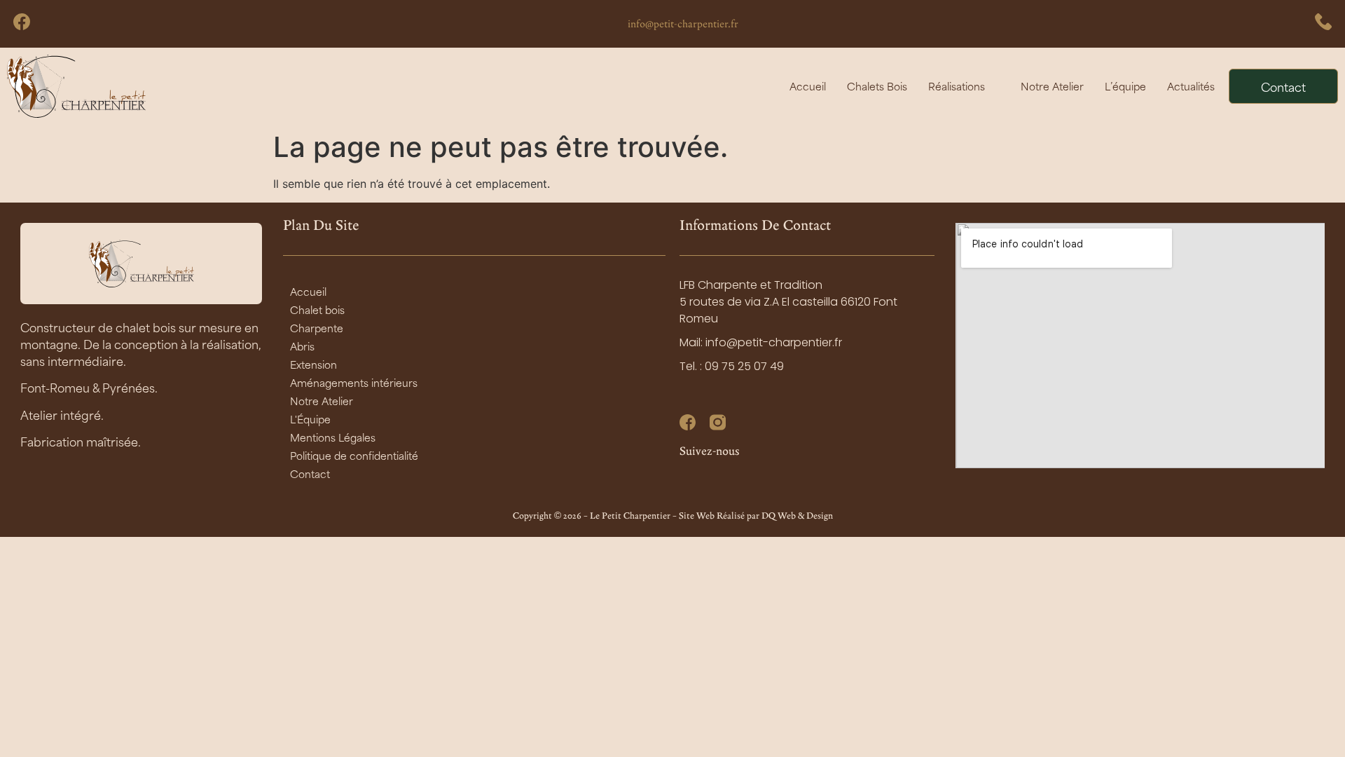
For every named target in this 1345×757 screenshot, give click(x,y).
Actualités (1191, 86)
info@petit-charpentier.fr (683, 23)
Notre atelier (1052, 86)
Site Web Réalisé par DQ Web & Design (756, 515)
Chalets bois (877, 86)
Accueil (807, 86)
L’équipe (1125, 86)
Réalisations (956, 86)
